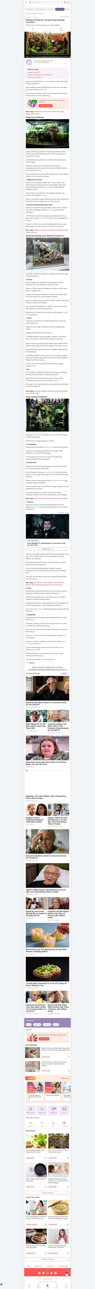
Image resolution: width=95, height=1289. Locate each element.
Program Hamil (53, 1224)
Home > (28, 13)
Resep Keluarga (31, 1253)
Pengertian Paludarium (33, 72)
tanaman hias (48, 447)
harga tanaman (56, 480)
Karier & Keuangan (32, 1224)
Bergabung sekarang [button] (45, 105)
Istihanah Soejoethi (48, 61)
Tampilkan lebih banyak (47, 1192)
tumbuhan (50, 187)
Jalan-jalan (50, 9)
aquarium (43, 89)
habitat (34, 176)
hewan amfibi (44, 218)
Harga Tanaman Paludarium (34, 77)
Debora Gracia (45, 62)
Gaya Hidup (30, 9)
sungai (43, 195)
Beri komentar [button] (44, 1038)
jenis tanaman (38, 435)
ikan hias (45, 81)
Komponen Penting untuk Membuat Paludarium (40, 75)
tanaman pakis (37, 609)
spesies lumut (36, 507)
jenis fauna (50, 210)
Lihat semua (65, 1078)
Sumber (31, 663)
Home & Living (59, 9)
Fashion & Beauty (40, 9)
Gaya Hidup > (33, 13)
